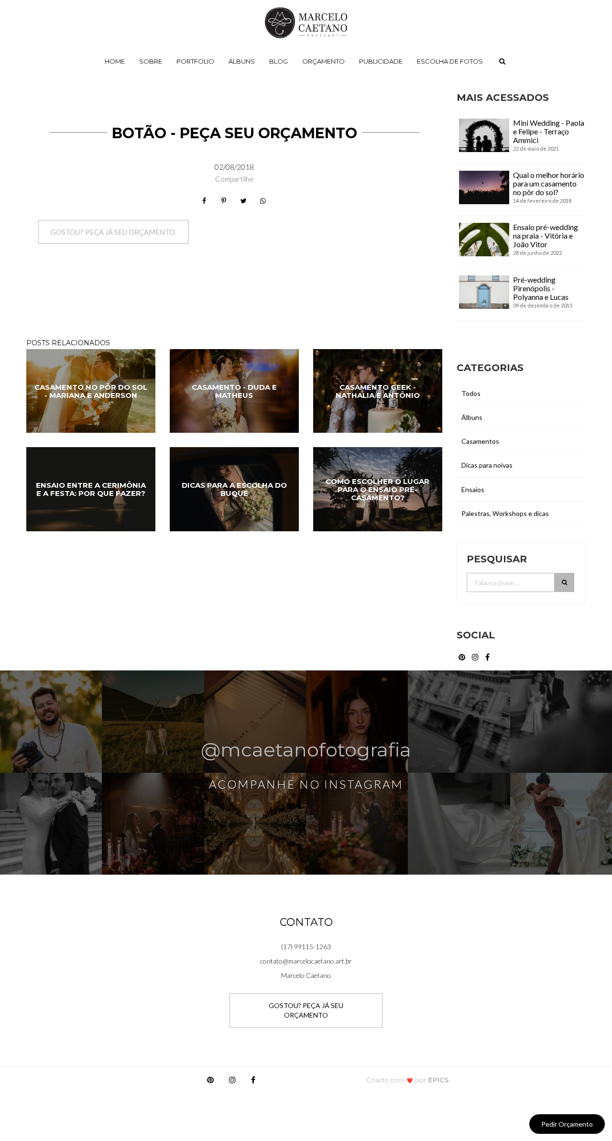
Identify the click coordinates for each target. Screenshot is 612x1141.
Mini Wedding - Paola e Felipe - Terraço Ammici (548, 131)
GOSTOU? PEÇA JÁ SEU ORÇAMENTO (306, 1010)
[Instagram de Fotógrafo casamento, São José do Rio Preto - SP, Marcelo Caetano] (476, 656)
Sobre (150, 61)
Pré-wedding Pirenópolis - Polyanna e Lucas (540, 288)
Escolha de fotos (450, 61)
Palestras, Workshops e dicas (505, 513)
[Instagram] (232, 1082)
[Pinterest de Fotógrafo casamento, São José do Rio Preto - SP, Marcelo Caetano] (463, 656)
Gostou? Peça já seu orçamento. (113, 232)
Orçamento (323, 61)
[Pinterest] (210, 1082)
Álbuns (242, 61)
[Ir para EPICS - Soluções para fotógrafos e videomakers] (407, 1079)
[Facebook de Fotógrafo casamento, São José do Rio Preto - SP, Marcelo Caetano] (488, 656)
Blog (278, 61)
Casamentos (480, 441)
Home (115, 61)
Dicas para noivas (487, 465)
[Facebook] (253, 1082)
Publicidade (381, 61)
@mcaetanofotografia (306, 749)
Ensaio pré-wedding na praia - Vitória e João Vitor (545, 235)
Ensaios (472, 489)
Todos (471, 393)
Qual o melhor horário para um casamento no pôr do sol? (548, 183)
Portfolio (195, 61)
